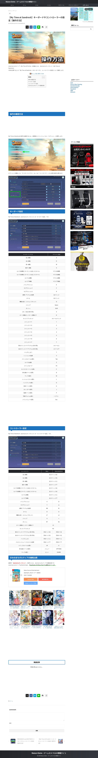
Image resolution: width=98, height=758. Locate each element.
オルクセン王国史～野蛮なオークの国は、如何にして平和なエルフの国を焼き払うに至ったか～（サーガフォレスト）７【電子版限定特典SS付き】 (37, 607)
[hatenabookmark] (34, 27)
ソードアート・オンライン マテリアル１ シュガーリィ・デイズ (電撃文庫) (14, 627)
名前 (10, 723)
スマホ (36, 5)
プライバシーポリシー (73, 5)
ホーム (12, 5)
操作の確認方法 (32, 79)
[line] (38, 27)
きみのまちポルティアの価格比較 (36, 85)
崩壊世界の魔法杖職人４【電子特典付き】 (14, 607)
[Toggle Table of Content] (42, 77)
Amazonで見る (30, 579)
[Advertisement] (22, 99)
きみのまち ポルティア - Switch (32, 572)
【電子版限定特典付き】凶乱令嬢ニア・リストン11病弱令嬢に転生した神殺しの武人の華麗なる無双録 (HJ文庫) (25, 627)
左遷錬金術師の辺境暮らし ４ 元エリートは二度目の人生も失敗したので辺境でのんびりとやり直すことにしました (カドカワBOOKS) (59, 607)
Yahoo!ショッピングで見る (30, 583)
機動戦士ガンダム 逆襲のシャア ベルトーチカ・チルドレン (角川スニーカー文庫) (48, 607)
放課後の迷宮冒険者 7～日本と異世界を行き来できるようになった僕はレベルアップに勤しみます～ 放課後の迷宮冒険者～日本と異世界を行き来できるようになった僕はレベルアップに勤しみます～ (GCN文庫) (37, 627)
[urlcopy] (46, 27)
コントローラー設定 (33, 83)
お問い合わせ (86, 5)
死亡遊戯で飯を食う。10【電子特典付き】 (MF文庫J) (48, 627)
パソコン (49, 5)
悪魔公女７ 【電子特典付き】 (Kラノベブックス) (26, 607)
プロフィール (61, 5)
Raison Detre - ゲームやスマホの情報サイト (21, 2)
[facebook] (31, 27)
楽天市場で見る (45, 579)
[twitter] (27, 27)
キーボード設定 (32, 81)
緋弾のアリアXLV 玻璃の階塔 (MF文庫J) (59, 627)
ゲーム (24, 5)
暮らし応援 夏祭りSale (37, 73)
